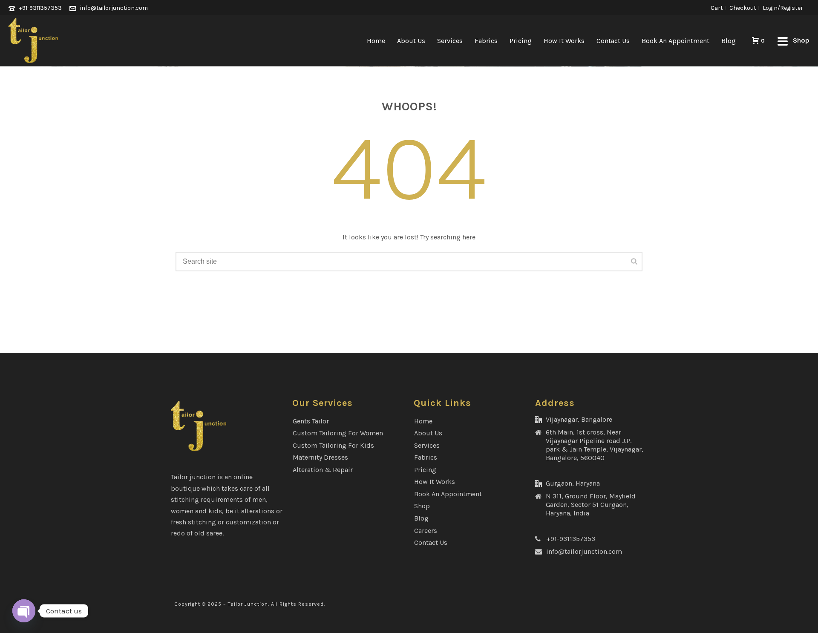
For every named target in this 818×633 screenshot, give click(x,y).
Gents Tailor (311, 421)
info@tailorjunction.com (114, 8)
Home (376, 41)
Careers (425, 531)
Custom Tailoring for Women (338, 433)
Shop (422, 506)
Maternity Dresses (320, 457)
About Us (411, 41)
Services (450, 41)
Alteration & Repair (323, 470)
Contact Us (613, 41)
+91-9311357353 (40, 8)
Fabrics (486, 41)
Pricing (521, 41)
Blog (728, 41)
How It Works (564, 41)
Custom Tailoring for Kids (333, 445)
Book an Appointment (675, 41)
